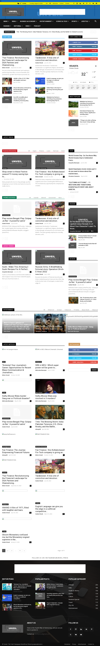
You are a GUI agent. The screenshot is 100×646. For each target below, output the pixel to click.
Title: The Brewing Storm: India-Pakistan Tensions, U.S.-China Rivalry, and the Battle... (88, 299)
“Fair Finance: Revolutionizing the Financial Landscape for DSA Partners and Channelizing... (15, 61)
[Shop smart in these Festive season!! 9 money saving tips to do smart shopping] (16, 162)
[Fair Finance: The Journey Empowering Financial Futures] (16, 440)
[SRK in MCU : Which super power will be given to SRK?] (50, 355)
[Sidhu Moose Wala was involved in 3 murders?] (50, 386)
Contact (62, 3)
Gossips (59, 310)
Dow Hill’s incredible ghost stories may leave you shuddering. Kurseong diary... (21, 99)
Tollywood (95, 310)
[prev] (92, 32)
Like (95, 42)
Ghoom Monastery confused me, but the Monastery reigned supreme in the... (22, 89)
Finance (5, 54)
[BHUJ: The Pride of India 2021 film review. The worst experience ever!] (50, 323)
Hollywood (68, 310)
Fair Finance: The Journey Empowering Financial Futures (15, 451)
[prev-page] (3, 107)
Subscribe (93, 58)
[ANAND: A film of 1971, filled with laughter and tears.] (7, 81)
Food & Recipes (6, 263)
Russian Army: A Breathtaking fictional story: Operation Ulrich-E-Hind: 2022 (49, 269)
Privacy (74, 644)
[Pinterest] (86, 3)
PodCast (37, 26)
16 (30, 512)
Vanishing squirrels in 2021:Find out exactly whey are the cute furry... (55, 595)
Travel (37, 54)
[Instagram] (77, 3)
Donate (67, 3)
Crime (4, 392)
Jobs (4, 362)
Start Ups (55, 151)
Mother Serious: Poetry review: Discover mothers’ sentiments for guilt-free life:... (55, 586)
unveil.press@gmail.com (42, 634)
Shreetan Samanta (74, 176)
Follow (94, 46)
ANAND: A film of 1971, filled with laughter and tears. (15, 508)
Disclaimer (67, 644)
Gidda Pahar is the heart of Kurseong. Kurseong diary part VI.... (55, 89)
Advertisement (82, 644)
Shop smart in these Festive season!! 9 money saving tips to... (15, 174)
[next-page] (6, 107)
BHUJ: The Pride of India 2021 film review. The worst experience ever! (49, 328)
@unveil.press (61, 558)
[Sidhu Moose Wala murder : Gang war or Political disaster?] (82, 323)
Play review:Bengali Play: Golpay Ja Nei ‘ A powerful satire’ (16, 219)
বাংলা (47, 3)
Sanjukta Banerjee (7, 272)
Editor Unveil (6, 67)
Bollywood (51, 310)
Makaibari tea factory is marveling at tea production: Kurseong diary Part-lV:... (54, 99)
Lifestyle (84, 21)
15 (63, 514)
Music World (85, 310)
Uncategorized (39, 418)
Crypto (34, 151)
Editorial (17, 26)
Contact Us (91, 644)
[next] (95, 32)
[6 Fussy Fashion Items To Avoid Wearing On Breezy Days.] (72, 238)
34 (30, 542)
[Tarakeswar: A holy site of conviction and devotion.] (50, 48)
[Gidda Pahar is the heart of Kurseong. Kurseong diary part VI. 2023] (40, 90)
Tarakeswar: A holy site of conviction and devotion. (47, 59)
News (6, 21)
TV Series (76, 310)
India (14, 21)
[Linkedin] (80, 3)
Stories (37, 263)
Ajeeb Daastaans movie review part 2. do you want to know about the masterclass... (83, 171)
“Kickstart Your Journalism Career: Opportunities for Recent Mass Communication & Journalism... (16, 369)
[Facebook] (73, 3)
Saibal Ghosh (39, 62)
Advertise (55, 3)
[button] (95, 21)
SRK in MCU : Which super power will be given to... (47, 366)
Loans (48, 151)
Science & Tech (61, 21)
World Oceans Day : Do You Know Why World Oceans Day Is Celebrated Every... (82, 158)
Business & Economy (27, 21)
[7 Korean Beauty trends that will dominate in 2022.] (72, 245)
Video (27, 26)
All (29, 151)
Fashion (6, 26)
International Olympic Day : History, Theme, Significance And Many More (87, 112)
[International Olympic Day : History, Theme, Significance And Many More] (73, 113)
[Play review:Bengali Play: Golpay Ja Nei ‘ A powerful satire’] (16, 209)
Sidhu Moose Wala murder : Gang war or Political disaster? (80, 328)
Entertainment (46, 21)
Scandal (36, 197)
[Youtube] (96, 3)
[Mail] (83, 3)
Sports (74, 21)
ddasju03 (38, 429)
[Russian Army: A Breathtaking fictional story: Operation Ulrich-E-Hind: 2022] (50, 257)
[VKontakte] (93, 3)
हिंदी (50, 3)
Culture (38, 503)
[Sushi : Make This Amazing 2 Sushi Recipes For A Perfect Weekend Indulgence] (16, 257)
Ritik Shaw (7, 331)
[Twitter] (89, 3)
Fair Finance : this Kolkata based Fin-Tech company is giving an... (50, 173)
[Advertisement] (62, 12)
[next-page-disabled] (6, 143)
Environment (52, 197)
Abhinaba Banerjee (73, 331)
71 (20, 550)
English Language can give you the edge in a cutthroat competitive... (55, 80)
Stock (63, 151)
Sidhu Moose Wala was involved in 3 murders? (46, 397)
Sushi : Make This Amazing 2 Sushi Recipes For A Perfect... (15, 268)
